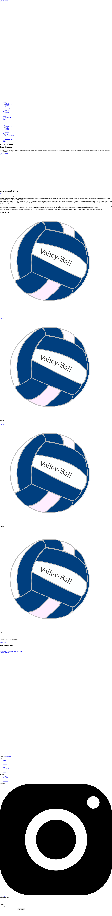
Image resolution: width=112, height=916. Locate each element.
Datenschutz (5, 777)
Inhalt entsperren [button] (3, 650)
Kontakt (6, 105)
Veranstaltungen (8, 117)
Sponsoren (7, 112)
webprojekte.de (8, 756)
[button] (56, 121)
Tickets (4, 119)
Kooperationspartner (9, 113)
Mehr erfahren (3, 318)
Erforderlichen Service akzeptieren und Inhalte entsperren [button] (11, 651)
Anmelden (21, 909)
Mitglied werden (6, 103)
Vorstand (7, 110)
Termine (4, 116)
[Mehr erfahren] (0, 316)
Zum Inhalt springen (4, 0)
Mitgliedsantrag (8, 104)
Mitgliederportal (8, 107)
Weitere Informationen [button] (4, 652)
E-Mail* (2, 904)
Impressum (5, 776)
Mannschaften (5, 114)
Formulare (7, 106)
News (4, 111)
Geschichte (7, 109)
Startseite (4, 102)
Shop (4, 118)
